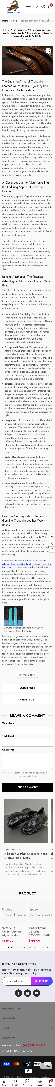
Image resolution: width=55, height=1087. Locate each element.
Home (5, 20)
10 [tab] (43, 947)
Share (48, 51)
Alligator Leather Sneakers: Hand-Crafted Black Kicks (26, 856)
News (14, 20)
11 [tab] (47, 947)
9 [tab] (39, 947)
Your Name (8, 723)
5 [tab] (24, 947)
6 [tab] (27, 947)
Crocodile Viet (17, 1077)
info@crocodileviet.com (22, 1051)
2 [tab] (12, 947)
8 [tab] (35, 947)
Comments (8, 749)
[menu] (28, 6)
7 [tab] (31, 947)
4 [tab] (20, 947)
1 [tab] (8, 947)
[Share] (48, 51)
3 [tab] (16, 947)
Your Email (8, 735)
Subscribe (41, 981)
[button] (36, 6)
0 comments (28, 39)
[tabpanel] (14, 921)
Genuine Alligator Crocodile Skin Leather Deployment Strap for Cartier (27, 564)
